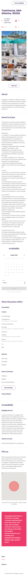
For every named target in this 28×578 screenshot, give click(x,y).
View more (14, 85)
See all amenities (8, 387)
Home (3, 559)
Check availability (19, 3)
